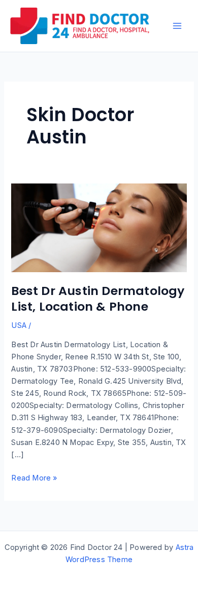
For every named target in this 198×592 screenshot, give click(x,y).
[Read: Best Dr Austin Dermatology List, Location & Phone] (98, 227)
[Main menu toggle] (177, 25)
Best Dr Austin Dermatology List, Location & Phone (97, 298)
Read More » (34, 478)
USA (18, 325)
